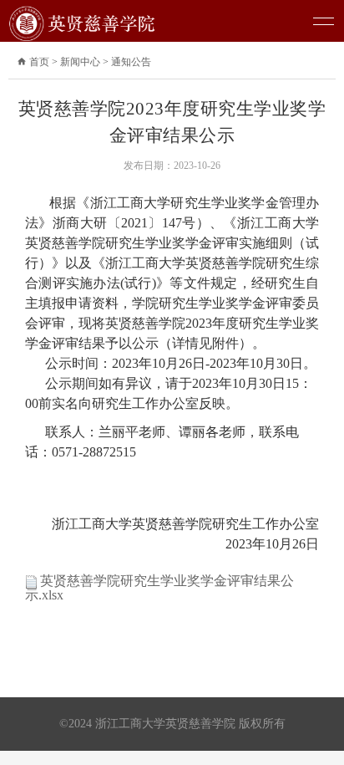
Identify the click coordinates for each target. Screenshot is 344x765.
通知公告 (131, 62)
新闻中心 (80, 62)
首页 (44, 62)
